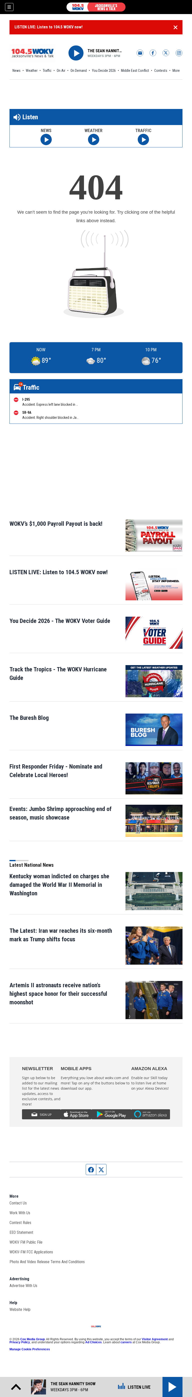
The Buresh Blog (29, 717)
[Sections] (9, 7)
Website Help (20, 1309)
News (16, 71)
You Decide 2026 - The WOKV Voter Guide (60, 620)
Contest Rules (20, 1222)
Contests (160, 71)
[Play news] (46, 139)
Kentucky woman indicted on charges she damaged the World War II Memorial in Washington (59, 885)
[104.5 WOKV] (96, 7)
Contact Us (18, 1203)
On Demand (78, 71)
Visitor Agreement (155, 1339)
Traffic (47, 71)
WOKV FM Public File (26, 1242)
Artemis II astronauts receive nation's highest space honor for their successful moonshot (58, 994)
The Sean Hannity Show (106, 50)
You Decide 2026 (104, 71)
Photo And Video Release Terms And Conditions (47, 1261)
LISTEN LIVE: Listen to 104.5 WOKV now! (48, 27)
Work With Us (20, 1212)
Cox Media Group (32, 1339)
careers (126, 1342)
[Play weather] (93, 139)
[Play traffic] (143, 139)
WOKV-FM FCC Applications (31, 1252)
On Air (61, 71)
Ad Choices (93, 1342)
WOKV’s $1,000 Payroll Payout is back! (56, 523)
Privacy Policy (20, 1342)
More (176, 71)
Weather (32, 71)
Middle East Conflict (135, 71)
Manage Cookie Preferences (30, 1349)
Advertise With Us (23, 1285)
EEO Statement (21, 1232)
